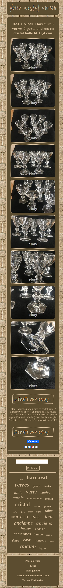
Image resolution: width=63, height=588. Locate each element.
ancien (28, 546)
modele (19, 516)
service (37, 506)
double (47, 486)
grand (36, 486)
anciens (44, 523)
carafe (18, 498)
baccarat (37, 477)
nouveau (40, 540)
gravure (47, 506)
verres (22, 484)
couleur (46, 493)
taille (18, 492)
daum (15, 540)
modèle (40, 529)
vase (27, 539)
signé (38, 511)
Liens (33, 566)
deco (23, 512)
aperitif (49, 498)
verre (31, 492)
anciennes (22, 533)
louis (49, 516)
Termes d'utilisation (32, 580)
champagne (34, 498)
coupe (52, 541)
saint (48, 511)
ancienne (23, 523)
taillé (15, 512)
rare (21, 479)
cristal (22, 504)
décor (36, 517)
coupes (49, 535)
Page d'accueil (32, 561)
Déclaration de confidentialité (33, 575)
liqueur (26, 529)
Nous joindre (33, 570)
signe (30, 512)
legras (42, 548)
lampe (38, 534)
